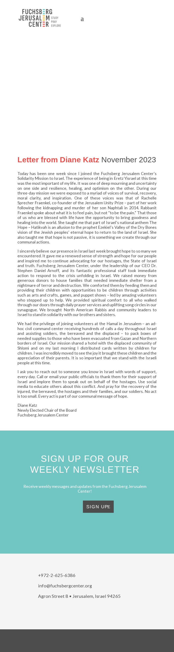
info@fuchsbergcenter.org (65, 585)
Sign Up (97, 506)
